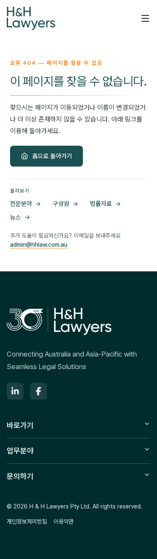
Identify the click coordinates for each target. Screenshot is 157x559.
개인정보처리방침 (27, 521)
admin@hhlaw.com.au (38, 244)
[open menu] (145, 18)
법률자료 (101, 203)
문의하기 (20, 476)
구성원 (61, 203)
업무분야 (20, 450)
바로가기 (20, 425)
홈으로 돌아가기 (52, 156)
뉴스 (15, 217)
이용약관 (64, 521)
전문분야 (21, 203)
